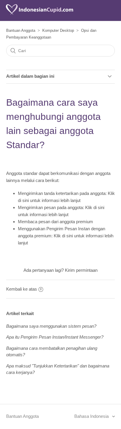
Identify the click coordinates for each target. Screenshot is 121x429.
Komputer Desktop (58, 30)
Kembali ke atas (21, 288)
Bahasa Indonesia (92, 416)
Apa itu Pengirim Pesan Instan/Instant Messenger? (54, 336)
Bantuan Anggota (20, 30)
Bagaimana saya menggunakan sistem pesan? (51, 326)
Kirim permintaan (81, 270)
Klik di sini (94, 207)
